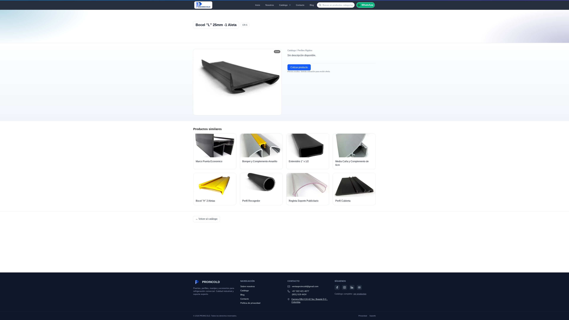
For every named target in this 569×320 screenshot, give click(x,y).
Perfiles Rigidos (305, 50)
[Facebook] (337, 287)
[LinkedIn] (351, 287)
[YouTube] (359, 287)
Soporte (372, 316)
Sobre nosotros (247, 286)
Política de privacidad (250, 303)
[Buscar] (320, 5)
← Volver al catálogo (206, 219)
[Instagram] (344, 287)
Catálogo (283, 5)
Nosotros (269, 5)
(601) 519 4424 (299, 294)
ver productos (359, 294)
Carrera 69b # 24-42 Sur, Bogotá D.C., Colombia (309, 300)
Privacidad (362, 316)
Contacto (300, 5)
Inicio (257, 5)
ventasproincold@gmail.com (305, 286)
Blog (312, 5)
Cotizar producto (299, 67)
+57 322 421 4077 (300, 291)
